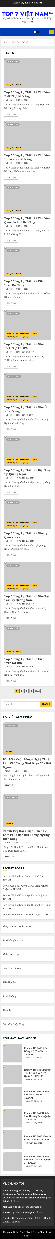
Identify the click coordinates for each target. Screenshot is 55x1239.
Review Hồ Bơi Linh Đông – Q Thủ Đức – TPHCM (12, 1053)
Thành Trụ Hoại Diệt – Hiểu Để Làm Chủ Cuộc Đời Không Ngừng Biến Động (27, 810)
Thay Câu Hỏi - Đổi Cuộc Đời (18, 926)
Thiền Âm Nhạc (11, 954)
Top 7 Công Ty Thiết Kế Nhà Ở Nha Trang (27, 388)
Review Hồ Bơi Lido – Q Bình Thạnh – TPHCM (27, 914)
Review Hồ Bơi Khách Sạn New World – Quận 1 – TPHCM (12, 1161)
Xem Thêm (11, 114)
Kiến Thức (9, 752)
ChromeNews (39, 1232)
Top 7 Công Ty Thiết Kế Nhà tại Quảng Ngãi (27, 514)
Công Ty (10, 85)
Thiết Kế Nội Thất (13, 337)
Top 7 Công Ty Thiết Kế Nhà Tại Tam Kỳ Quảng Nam (27, 577)
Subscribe (51, 32)
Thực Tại (7, 1010)
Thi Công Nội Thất (22, 334)
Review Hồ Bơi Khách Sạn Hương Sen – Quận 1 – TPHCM (12, 1118)
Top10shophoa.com (13, 940)
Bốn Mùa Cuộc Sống (13, 1024)
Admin (9, 100)
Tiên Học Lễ (9, 982)
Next (37, 691)
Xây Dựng (24, 337)
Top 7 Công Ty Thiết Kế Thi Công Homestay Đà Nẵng (27, 136)
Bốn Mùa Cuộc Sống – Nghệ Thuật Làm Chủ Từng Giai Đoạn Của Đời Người (27, 738)
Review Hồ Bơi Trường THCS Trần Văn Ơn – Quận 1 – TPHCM (12, 1074)
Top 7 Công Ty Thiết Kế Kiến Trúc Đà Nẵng (27, 262)
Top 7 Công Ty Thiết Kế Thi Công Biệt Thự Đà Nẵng (27, 73)
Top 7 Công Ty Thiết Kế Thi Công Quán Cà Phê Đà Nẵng (27, 199)
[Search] (44, 32)
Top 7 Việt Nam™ (27, 14)
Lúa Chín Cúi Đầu (12, 968)
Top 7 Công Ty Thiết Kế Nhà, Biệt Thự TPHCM (27, 325)
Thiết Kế (18, 85)
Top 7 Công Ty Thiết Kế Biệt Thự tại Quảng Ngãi (27, 451)
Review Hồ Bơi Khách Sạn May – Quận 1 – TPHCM (12, 1096)
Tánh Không (9, 996)
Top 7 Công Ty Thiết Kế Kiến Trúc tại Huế (27, 640)
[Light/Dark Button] (36, 32)
